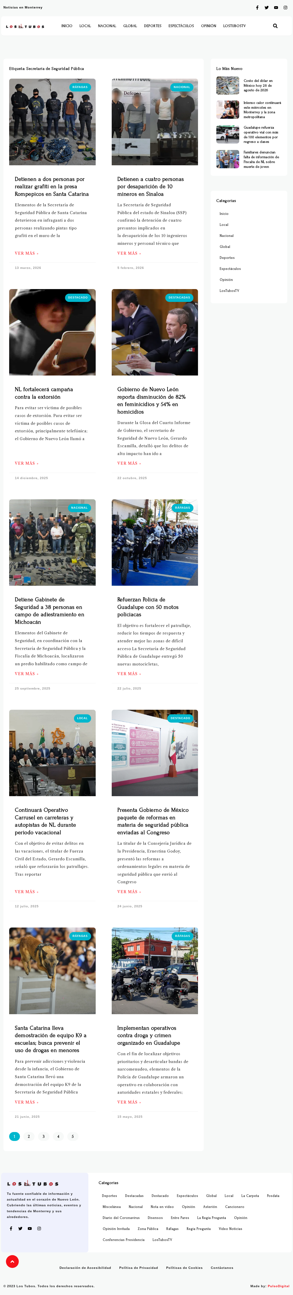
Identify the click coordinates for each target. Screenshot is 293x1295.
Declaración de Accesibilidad (85, 1268)
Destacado (160, 1196)
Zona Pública (148, 1229)
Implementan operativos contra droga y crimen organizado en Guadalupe (148, 1035)
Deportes (153, 26)
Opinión (208, 26)
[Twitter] (267, 7)
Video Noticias (230, 1229)
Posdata (273, 1196)
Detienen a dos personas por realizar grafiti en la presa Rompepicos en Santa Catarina (52, 186)
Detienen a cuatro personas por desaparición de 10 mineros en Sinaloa (150, 186)
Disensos (155, 1218)
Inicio (67, 26)
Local (85, 26)
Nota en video (162, 1207)
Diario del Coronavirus (121, 1218)
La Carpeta (250, 1196)
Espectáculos (181, 26)
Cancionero (234, 1207)
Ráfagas (172, 1229)
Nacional (107, 26)
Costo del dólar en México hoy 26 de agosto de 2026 (258, 85)
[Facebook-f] (257, 7)
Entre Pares (180, 1218)
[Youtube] (276, 7)
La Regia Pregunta (211, 1218)
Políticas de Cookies (184, 1268)
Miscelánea (112, 1207)
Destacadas (134, 1196)
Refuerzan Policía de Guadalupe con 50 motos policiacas (148, 607)
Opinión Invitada (116, 1229)
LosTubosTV (234, 26)
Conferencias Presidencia (124, 1240)
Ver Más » (27, 253)
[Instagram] (285, 7)
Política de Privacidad (138, 1268)
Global (130, 26)
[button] (275, 26)
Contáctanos (222, 1268)
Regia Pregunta (199, 1229)
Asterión (210, 1207)
